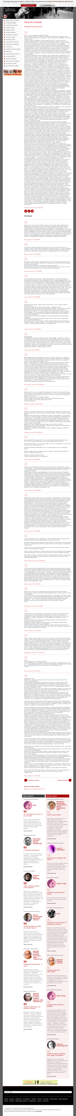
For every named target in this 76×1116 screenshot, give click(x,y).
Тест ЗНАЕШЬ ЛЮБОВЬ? (11, 22)
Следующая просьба (62, 780)
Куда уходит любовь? (29, 871)
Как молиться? (26, 1098)
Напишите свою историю (33, 26)
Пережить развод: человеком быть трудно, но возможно (56, 1054)
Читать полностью (28, 830)
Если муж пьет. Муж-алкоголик (55, 799)
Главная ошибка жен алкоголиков (53, 971)
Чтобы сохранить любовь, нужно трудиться (32, 886)
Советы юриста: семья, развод (12, 61)
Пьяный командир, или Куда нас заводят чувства (32, 927)
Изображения (32, 1100)
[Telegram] (32, 211)
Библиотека (18, 1098)
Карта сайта (46, 1100)
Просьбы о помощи (33, 22)
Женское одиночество (10, 56)
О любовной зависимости (31, 850)
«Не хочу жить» (9, 46)
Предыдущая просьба (33, 780)
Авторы (6, 1100)
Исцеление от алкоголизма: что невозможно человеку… (57, 923)
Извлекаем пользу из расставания (13, 49)
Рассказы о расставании (11, 58)
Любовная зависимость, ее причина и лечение (32, 1007)
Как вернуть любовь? (53, 877)
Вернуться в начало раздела (31, 786)
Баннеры (39, 1098)
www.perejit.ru (38, 1111)
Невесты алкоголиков (54, 815)
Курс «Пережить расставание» (12, 65)
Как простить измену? (10, 37)
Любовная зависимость (30, 835)
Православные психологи (21, 1100)
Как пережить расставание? (31, 948)
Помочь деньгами (63, 1098)
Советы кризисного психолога (32, 911)
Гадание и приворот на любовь (55, 843)
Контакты (12, 1098)
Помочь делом (53, 1098)
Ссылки (39, 1100)
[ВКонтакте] (25, 211)
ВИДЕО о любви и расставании (12, 20)
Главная (6, 1098)
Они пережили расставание (31, 799)
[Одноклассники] (29, 211)
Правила (34, 1098)
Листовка (11, 1100)
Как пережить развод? (53, 1038)
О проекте (45, 1098)
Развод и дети (9, 51)
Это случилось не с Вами (11, 63)
